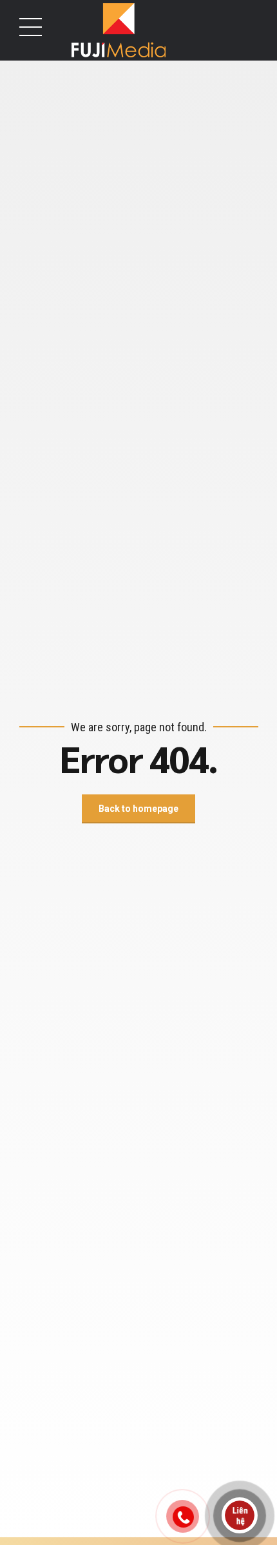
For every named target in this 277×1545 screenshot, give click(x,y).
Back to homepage (138, 808)
